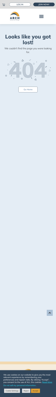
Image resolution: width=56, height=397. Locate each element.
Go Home (28, 89)
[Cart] (3, 5)
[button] (41, 16)
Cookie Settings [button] (12, 391)
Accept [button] (35, 391)
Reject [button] (26, 391)
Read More (47, 382)
